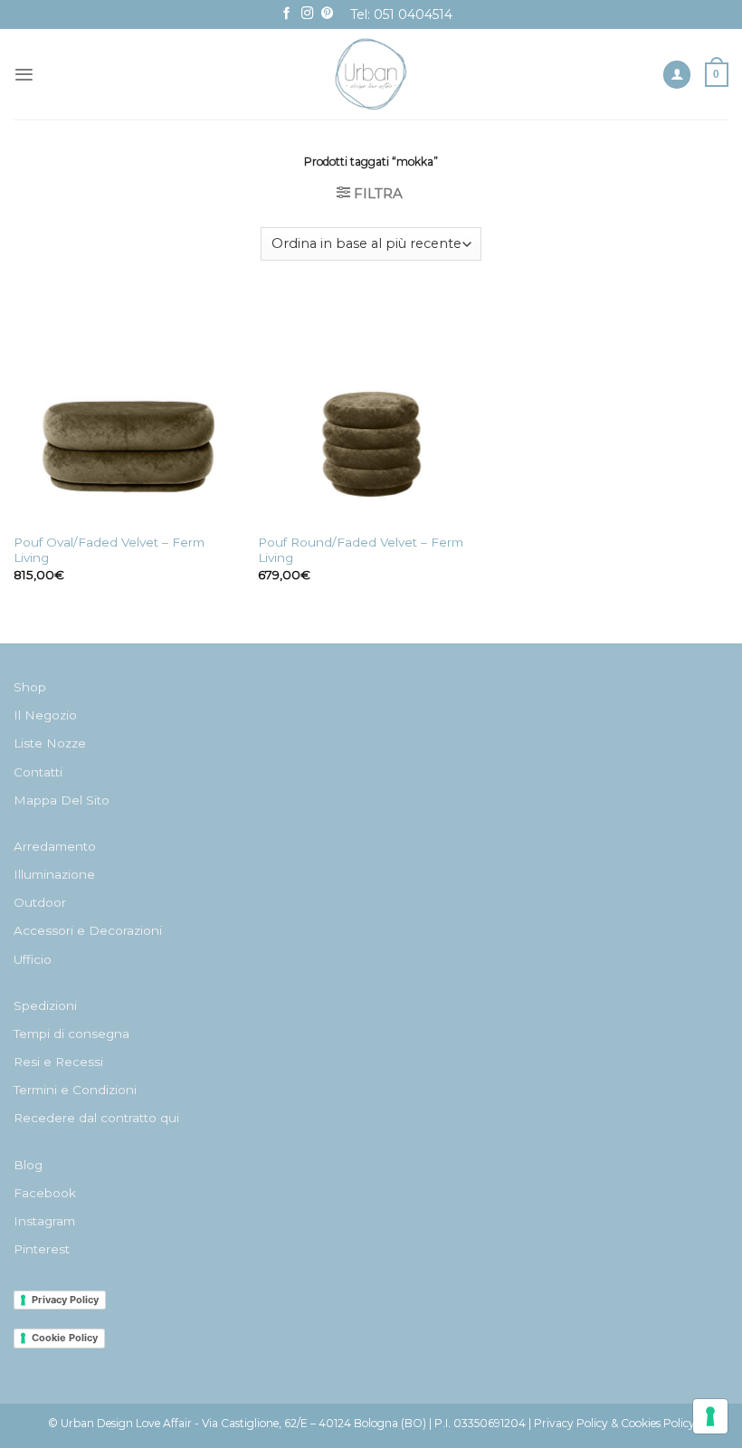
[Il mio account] (676, 75)
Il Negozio (45, 715)
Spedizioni (45, 1005)
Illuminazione (54, 874)
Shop (30, 687)
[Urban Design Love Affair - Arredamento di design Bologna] (371, 74)
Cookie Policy (65, 1337)
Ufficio (33, 959)
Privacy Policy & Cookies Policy (614, 1423)
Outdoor (40, 902)
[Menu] (24, 74)
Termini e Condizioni (75, 1089)
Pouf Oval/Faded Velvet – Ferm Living (109, 550)
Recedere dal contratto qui (96, 1117)
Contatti (38, 772)
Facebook (45, 1193)
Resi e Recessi (58, 1061)
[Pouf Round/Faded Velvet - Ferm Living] (371, 410)
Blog (28, 1164)
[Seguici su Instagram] (307, 14)
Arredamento (55, 846)
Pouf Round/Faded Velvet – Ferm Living (360, 550)
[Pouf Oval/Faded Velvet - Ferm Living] (127, 410)
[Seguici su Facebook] (287, 14)
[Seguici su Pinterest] (327, 14)
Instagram (44, 1221)
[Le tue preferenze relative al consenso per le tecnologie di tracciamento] (710, 1416)
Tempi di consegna (71, 1033)
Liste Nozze (50, 743)
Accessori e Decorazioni (88, 930)
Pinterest (42, 1249)
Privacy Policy (65, 1299)
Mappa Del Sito (61, 800)
